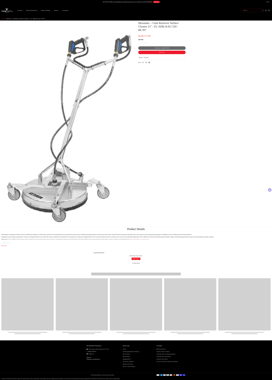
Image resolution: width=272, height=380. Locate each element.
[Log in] (265, 10)
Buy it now (162, 52)
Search (124, 349)
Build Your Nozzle (161, 349)
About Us (88, 357)
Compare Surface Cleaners (163, 351)
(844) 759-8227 (92, 351)
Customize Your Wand (161, 359)
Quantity (141, 39)
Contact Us (156, 2)
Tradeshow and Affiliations (93, 359)
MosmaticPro (98, 375)
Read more (4, 245)
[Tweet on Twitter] (146, 62)
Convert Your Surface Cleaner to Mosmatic (167, 361)
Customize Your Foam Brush (163, 356)
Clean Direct (111, 375)
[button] (162, 48)
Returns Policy (126, 356)
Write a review (136, 258)
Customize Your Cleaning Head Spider (166, 354)
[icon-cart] (269, 10)
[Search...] (263, 10)
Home (2, 18)
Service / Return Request (129, 366)
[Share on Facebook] (142, 62)
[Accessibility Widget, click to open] (269, 190)
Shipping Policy (127, 359)
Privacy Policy (126, 354)
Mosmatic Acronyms (128, 364)
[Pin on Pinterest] (149, 62)
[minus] (139, 42)
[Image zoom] (67, 123)
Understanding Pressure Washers (131, 351)
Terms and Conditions (128, 361)
